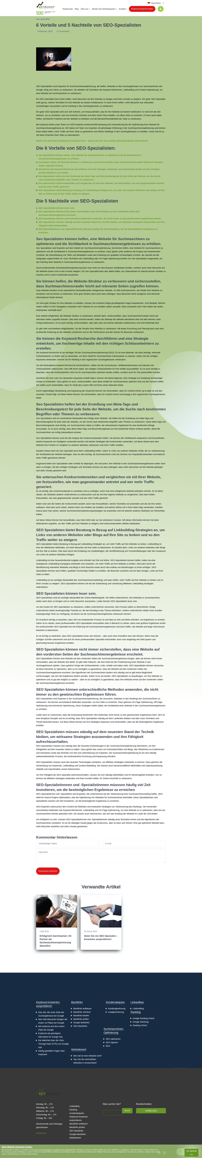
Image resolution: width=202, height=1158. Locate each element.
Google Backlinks (81, 1022)
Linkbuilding (128, 90)
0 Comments (63, 31)
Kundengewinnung (116, 1008)
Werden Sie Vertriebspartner (103, 9)
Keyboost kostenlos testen (142, 9)
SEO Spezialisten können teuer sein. (56, 208)
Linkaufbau (137, 1002)
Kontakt (122, 9)
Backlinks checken (82, 1012)
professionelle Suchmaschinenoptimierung (62, 268)
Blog (77, 9)
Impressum (41, 1133)
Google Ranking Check (143, 1018)
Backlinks (77, 1002)
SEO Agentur (112, 1042)
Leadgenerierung (116, 1012)
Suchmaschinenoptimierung (83, 86)
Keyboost (44, 124)
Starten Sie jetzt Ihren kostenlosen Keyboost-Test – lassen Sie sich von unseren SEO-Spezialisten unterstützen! (92, 141)
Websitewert (78, 1049)
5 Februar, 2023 (45, 31)
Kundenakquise (115, 1002)
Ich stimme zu (191, 1153)
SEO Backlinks (80, 1026)
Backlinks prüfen (81, 1019)
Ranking (136, 1012)
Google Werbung (141, 1022)
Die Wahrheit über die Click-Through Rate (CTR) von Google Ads (53, 1044)
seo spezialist (43, 19)
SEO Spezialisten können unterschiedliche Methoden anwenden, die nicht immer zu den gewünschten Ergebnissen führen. (99, 218)
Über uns (84, 9)
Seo (38, 248)
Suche (127, 1111)
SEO (108, 1046)
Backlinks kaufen (81, 1015)
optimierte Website (150, 823)
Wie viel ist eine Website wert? (87, 1056)
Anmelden (151, 1111)
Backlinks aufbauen (82, 1008)
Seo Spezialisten (50, 239)
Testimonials (67, 9)
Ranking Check (140, 1025)
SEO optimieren (113, 1039)
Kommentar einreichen (47, 871)
